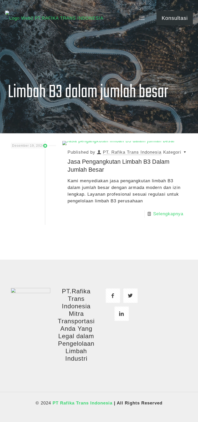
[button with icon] (113, 295)
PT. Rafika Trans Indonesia (132, 152)
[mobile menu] (141, 18)
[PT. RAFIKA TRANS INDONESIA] (54, 18)
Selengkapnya (168, 213)
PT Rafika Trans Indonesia (82, 403)
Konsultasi (175, 18)
